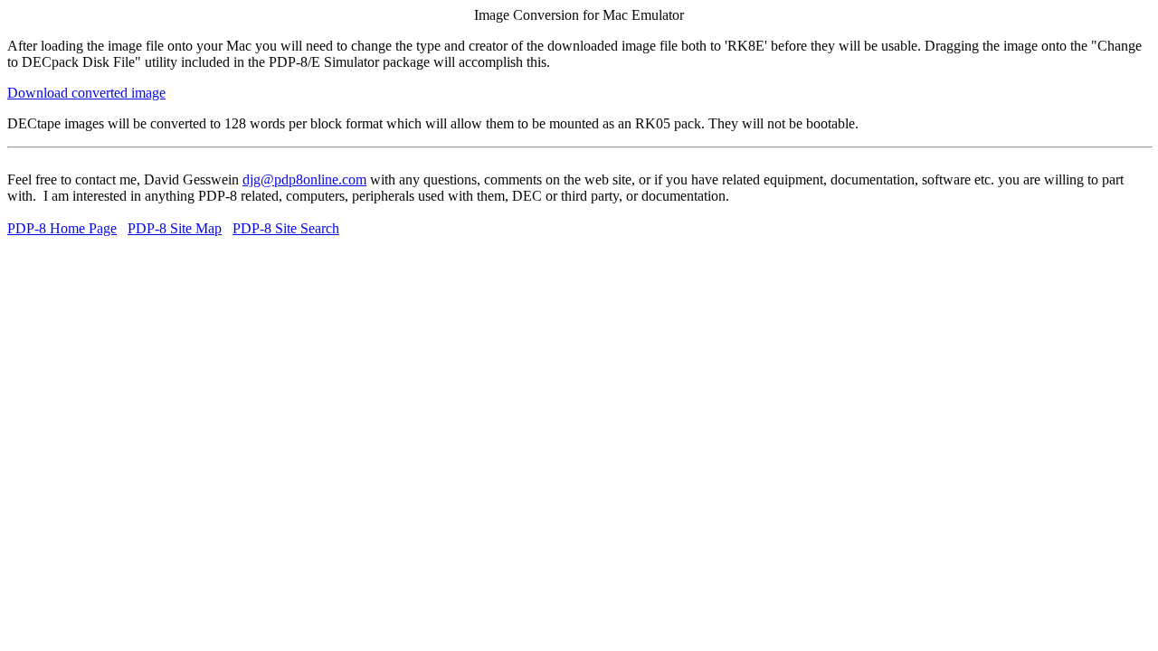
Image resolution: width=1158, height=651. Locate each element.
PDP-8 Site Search (286, 228)
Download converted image (86, 92)
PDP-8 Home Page (62, 228)
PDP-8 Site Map (175, 228)
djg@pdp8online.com (304, 179)
